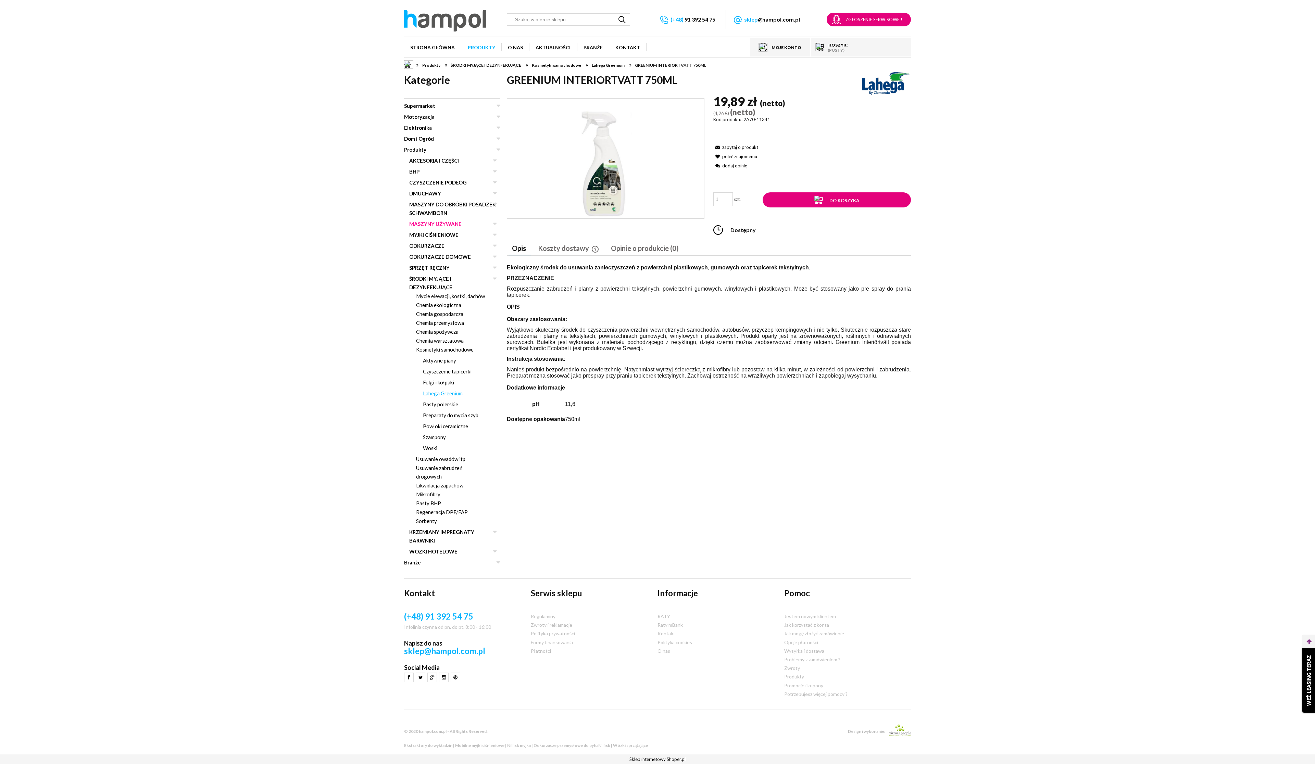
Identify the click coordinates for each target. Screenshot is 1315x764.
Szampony (434, 437)
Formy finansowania (552, 642)
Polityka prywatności (553, 633)
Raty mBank (670, 625)
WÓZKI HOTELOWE (433, 551)
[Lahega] (885, 83)
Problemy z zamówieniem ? (812, 659)
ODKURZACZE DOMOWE (440, 257)
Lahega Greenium (443, 393)
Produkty (415, 150)
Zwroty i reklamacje (551, 625)
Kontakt (666, 633)
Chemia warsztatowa (440, 341)
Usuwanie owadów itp (440, 459)
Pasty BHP (428, 503)
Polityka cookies (675, 642)
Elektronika (418, 128)
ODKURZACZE (426, 246)
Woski (430, 448)
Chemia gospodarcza (439, 314)
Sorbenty (426, 521)
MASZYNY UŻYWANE (435, 224)
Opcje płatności (801, 642)
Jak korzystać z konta (806, 625)
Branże (412, 562)
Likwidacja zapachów (439, 485)
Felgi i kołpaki (438, 382)
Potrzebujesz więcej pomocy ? (816, 694)
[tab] (520, 248)
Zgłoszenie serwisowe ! (874, 19)
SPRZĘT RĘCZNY (429, 268)
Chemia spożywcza (437, 332)
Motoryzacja (419, 117)
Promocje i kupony (803, 685)
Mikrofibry (428, 494)
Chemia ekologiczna (438, 305)
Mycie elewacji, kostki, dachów (450, 296)
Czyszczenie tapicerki (447, 371)
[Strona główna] (445, 20)
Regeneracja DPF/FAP (442, 512)
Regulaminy (543, 616)
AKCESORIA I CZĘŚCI (434, 160)
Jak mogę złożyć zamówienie (814, 633)
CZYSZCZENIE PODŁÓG (438, 182)
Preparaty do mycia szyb (450, 415)
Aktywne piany (439, 360)
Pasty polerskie (440, 404)
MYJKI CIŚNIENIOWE (434, 235)
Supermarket (419, 106)
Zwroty (792, 668)
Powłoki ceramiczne (445, 426)
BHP (414, 171)
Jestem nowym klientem (810, 616)
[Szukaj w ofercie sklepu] (622, 19)
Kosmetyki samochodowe (445, 349)
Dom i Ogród (419, 139)
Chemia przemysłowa (440, 323)
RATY (664, 616)
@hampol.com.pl (772, 19)
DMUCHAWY (425, 193)
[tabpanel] (709, 346)
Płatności (541, 651)
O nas (664, 651)
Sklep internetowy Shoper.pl (657, 759)
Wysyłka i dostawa (804, 651)
